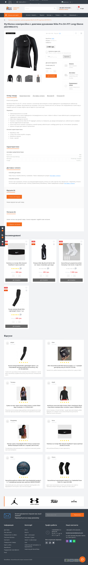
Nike (53, 38)
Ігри (26, 542)
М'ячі (26, 530)
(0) (60, 33)
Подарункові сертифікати (11, 550)
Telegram (70, 541)
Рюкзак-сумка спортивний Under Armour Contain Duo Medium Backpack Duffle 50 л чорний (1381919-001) (23, 444)
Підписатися (77, 515)
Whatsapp (74, 541)
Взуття (27, 532)
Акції (5, 552)
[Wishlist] (76, 33)
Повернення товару (10, 542)
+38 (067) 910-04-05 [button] (73, 530)
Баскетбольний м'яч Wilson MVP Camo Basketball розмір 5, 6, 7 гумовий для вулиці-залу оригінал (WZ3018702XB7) (23, 481)
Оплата (71, 64)
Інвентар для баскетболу (32, 549)
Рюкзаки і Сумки (29, 537)
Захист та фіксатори (31, 540)
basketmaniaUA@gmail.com (74, 533)
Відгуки (42, 15)
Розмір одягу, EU (50, 65)
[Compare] (81, 33)
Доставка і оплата (39, 96)
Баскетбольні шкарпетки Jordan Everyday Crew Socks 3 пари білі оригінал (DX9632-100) (71, 264)
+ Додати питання (14, 224)
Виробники (7, 547)
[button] (2, 243)
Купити (67, 57)
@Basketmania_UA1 (53, 542)
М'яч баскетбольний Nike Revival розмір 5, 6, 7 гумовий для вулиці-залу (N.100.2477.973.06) (65, 366)
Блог (65, 15)
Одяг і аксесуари (30, 535)
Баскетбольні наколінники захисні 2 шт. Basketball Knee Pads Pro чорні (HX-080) (65, 481)
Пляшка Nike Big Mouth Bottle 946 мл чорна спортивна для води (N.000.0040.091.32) (44, 264)
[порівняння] (26, 244)
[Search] (54, 8)
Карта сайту (7, 545)
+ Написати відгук (14, 197)
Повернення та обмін (35, 4)
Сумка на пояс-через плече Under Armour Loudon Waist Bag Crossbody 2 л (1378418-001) (23, 406)
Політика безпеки (9, 537)
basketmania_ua (50, 542)
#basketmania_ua (46, 542)
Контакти (7, 540)
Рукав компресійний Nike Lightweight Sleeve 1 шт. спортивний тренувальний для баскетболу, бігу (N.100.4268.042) (23, 367)
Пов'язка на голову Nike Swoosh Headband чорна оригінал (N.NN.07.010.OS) (16, 264)
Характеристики (25, 96)
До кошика (51, 76)
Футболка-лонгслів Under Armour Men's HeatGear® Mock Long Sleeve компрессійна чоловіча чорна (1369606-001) (64, 406)
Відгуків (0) (50, 96)
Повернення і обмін (73, 84)
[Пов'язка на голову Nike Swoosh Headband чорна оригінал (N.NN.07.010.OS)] (16, 251)
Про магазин (8, 532)
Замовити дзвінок (63, 9)
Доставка (72, 73)
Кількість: (48, 68)
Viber (67, 541)
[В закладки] (26, 242)
